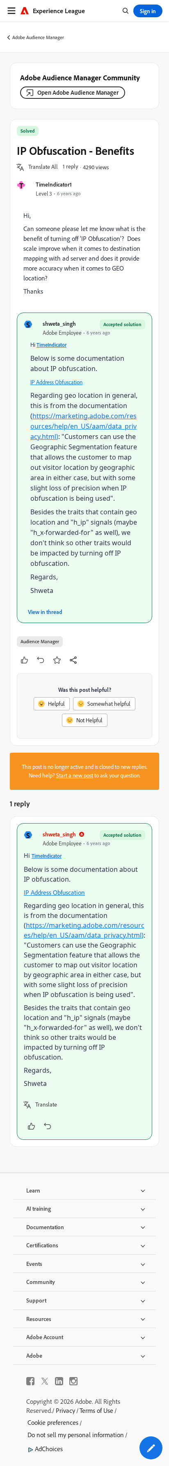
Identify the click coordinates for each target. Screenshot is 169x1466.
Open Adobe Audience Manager (78, 92)
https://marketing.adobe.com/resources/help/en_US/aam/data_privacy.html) (83, 426)
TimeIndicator (51, 345)
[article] (84, 981)
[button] (43, 167)
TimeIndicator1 (54, 184)
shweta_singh (59, 323)
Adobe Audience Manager (38, 37)
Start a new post (74, 775)
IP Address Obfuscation (56, 382)
